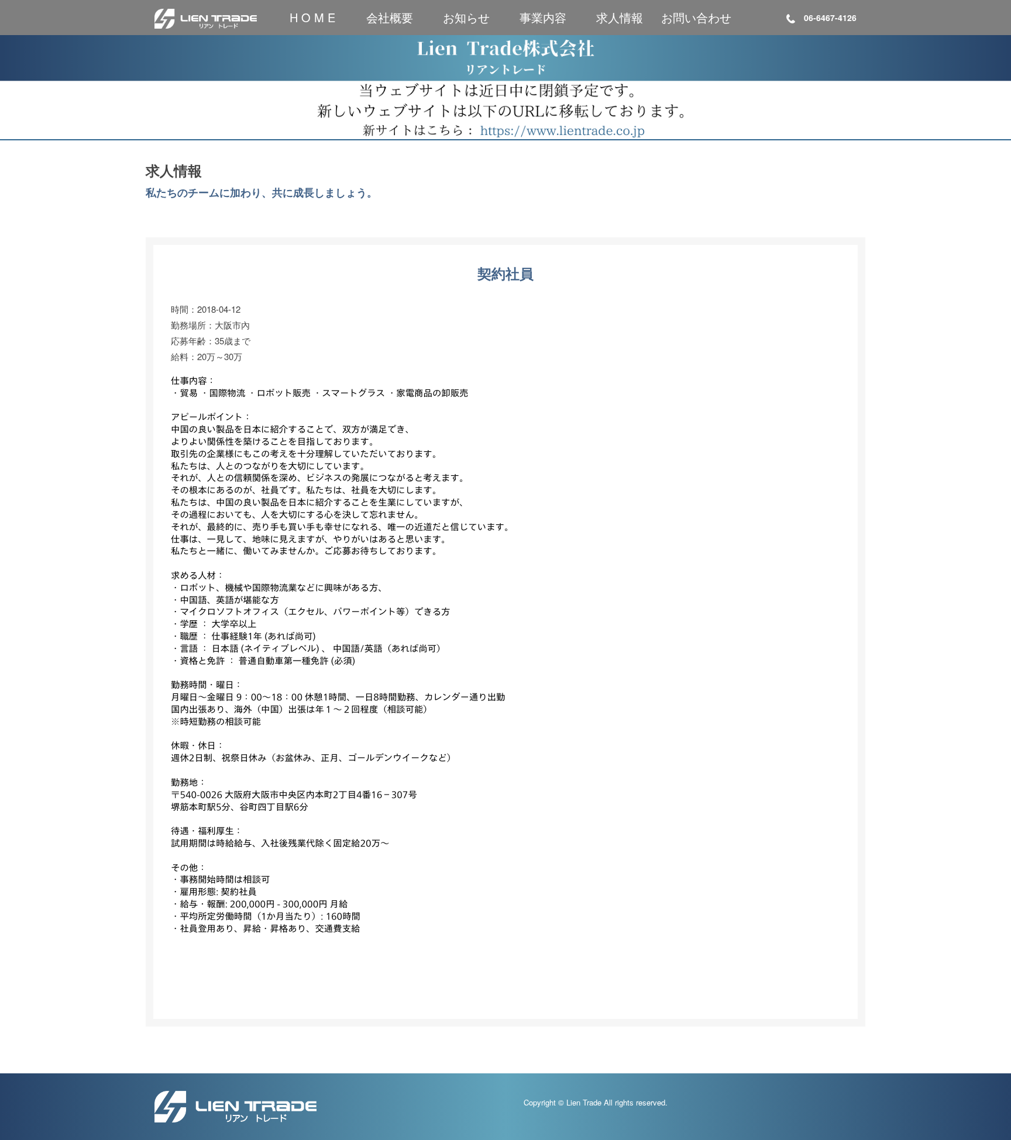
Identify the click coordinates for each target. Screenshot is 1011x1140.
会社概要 (389, 17)
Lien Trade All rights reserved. (617, 1102)
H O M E (312, 17)
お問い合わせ (696, 17)
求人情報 (619, 17)
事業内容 (543, 17)
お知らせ (466, 17)
